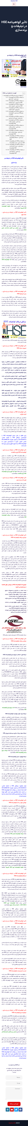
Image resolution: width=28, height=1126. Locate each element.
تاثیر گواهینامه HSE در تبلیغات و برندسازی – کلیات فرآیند (16, 108)
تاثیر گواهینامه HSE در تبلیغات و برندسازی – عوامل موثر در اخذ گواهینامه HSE (16, 132)
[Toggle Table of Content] (23, 93)
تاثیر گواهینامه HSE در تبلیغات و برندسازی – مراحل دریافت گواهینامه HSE (16, 127)
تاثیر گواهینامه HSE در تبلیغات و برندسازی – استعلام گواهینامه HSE (16, 137)
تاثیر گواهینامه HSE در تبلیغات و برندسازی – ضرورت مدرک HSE (16, 105)
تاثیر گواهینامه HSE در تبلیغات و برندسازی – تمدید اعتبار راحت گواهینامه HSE (16, 146)
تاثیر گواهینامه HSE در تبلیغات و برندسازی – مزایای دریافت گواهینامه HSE (16, 121)
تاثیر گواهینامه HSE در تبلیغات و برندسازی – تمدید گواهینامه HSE (17, 141)
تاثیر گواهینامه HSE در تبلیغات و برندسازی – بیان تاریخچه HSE (16, 101)
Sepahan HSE (14, 1)
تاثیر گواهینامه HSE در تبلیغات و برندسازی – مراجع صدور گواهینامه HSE (16, 151)
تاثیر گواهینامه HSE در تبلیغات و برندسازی (13, 95)
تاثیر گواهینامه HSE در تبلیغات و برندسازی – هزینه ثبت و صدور (16, 117)
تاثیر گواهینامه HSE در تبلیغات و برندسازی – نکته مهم (16, 98)
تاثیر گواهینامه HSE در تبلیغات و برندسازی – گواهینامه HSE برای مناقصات (16, 113)
